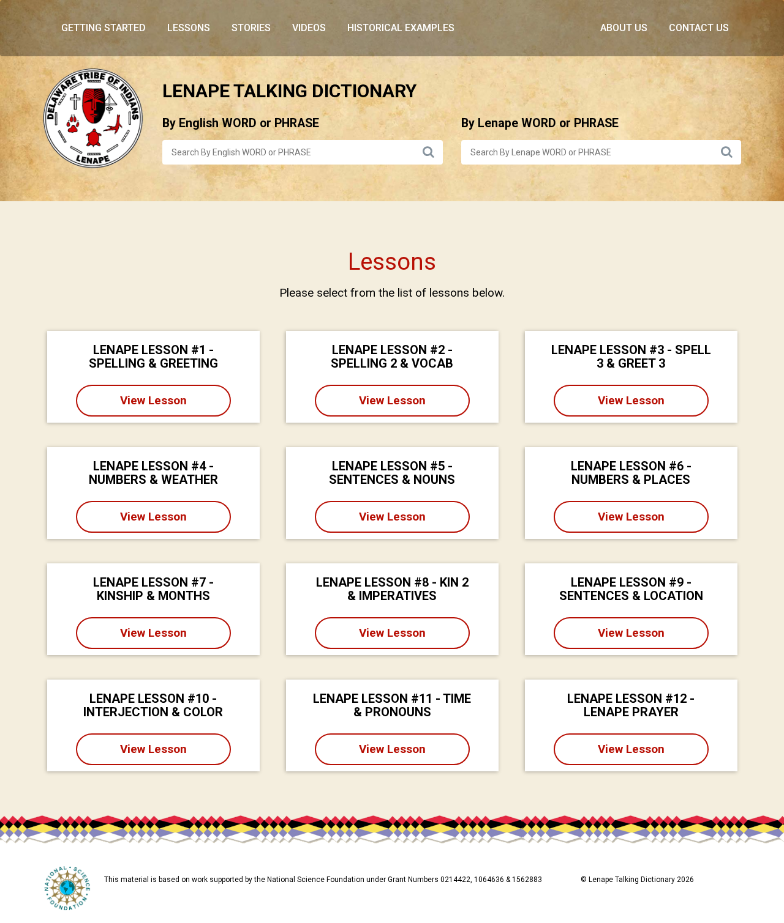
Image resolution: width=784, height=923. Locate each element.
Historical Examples (400, 28)
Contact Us (699, 28)
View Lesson (153, 400)
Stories (251, 28)
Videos (309, 28)
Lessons (188, 28)
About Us (623, 28)
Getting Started (103, 28)
